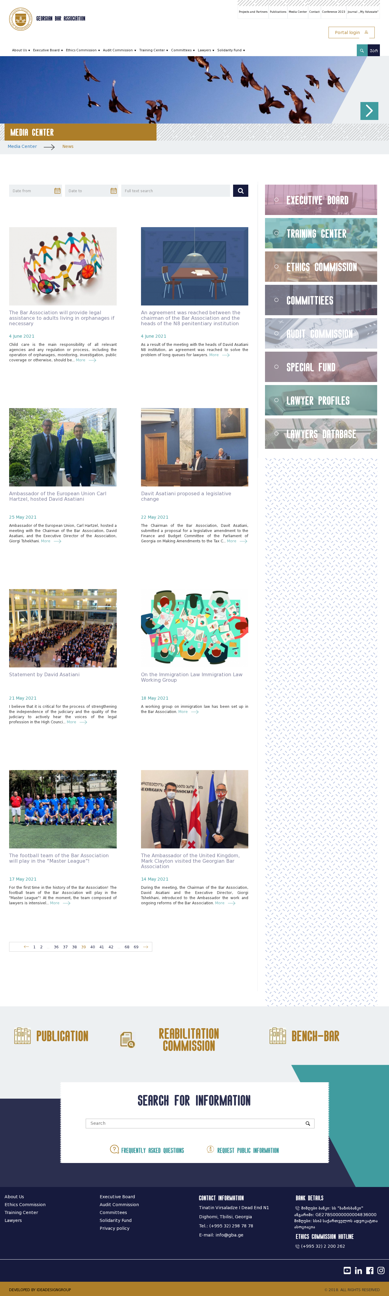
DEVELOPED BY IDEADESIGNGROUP (40, 1290)
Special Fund (311, 367)
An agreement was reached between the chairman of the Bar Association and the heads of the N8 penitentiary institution (190, 318)
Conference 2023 (333, 12)
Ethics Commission (81, 50)
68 (127, 947)
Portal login (348, 32)
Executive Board (46, 50)
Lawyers (204, 50)
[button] (369, 111)
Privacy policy (114, 1228)
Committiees (310, 300)
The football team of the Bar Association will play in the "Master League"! (59, 858)
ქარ (374, 51)
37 (65, 947)
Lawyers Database (322, 433)
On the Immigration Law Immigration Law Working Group (192, 677)
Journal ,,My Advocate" (363, 12)
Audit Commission (118, 50)
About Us (19, 50)
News (68, 146)
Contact (314, 12)
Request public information (247, 1150)
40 (92, 947)
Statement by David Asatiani (44, 674)
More (80, 360)
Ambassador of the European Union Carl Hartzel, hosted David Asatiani (57, 496)
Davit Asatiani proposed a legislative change (186, 496)
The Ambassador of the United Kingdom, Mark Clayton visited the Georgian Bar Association (190, 861)
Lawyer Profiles (318, 400)
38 (74, 947)
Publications (278, 12)
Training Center (152, 50)
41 (101, 947)
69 (136, 947)
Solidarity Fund (229, 50)
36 (56, 947)
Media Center (298, 12)
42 (110, 947)
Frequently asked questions (151, 1150)
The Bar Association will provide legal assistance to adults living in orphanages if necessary (61, 318)
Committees (181, 50)
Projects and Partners (253, 12)
